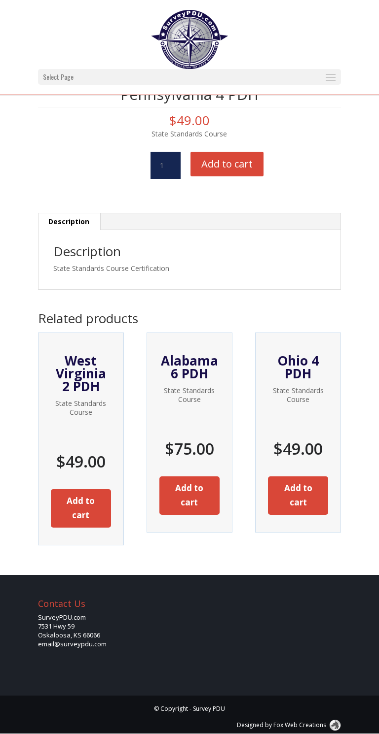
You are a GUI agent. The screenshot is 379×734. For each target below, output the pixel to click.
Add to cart (227, 163)
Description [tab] (68, 221)
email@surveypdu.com (72, 643)
